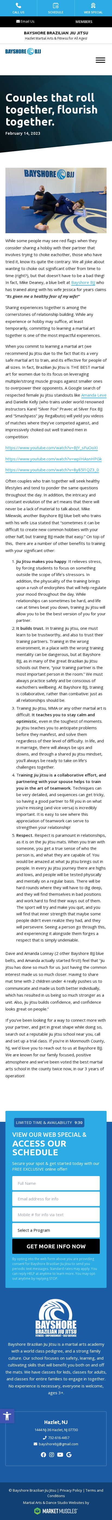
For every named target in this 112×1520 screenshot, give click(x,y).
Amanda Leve (94, 395)
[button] (7, 1416)
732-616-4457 (58, 1437)
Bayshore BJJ (83, 282)
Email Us (28, 21)
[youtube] (60, 1454)
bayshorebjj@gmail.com (58, 1443)
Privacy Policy (71, 1490)
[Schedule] (55, 8)
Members (84, 21)
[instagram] (51, 1454)
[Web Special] (93, 8)
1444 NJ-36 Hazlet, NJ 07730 (56, 1429)
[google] (68, 1454)
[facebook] (43, 1454)
